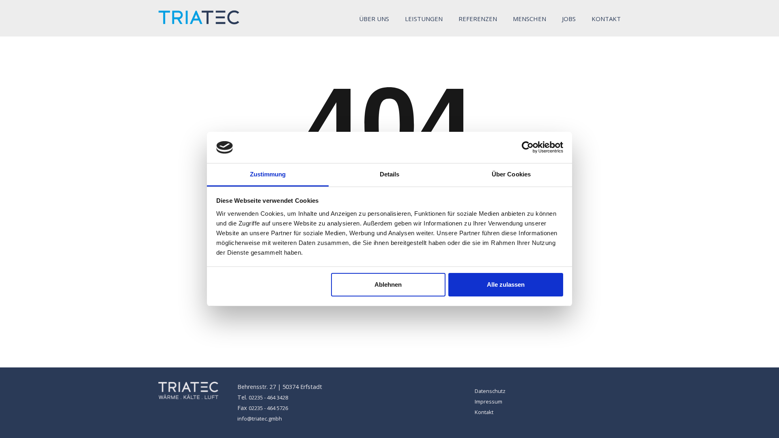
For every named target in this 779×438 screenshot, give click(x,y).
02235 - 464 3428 (268, 397)
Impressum (488, 401)
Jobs (569, 19)
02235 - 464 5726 (268, 408)
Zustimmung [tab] (268, 174)
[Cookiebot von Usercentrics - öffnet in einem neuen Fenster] (527, 147)
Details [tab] (390, 174)
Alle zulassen (506, 284)
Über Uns (374, 19)
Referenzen (477, 19)
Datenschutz (490, 391)
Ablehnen (388, 284)
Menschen (529, 19)
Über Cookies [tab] (511, 174)
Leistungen (424, 19)
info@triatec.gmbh (259, 418)
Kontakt (606, 19)
